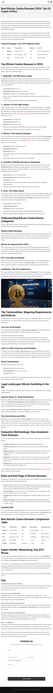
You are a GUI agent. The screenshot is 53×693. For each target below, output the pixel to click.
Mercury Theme (38, 689)
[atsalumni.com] (3, 1)
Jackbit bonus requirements (23, 113)
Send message (26, 678)
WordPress (32, 689)
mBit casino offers (46, 469)
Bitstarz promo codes (29, 140)
